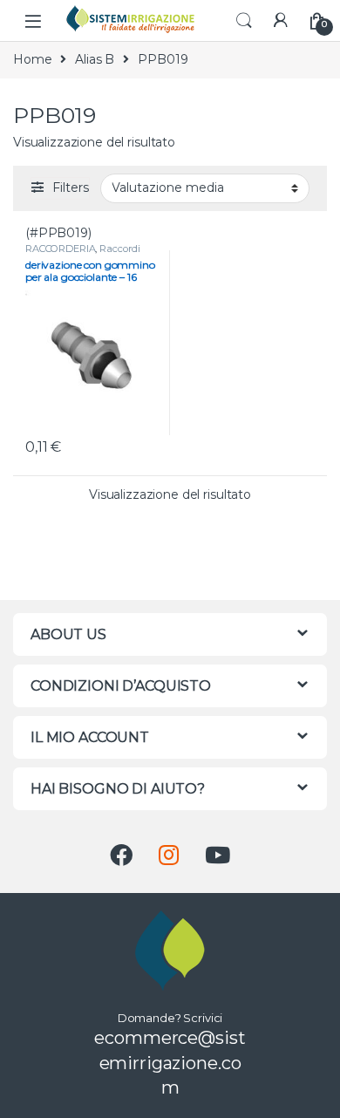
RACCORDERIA (60, 248)
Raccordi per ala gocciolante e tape (84, 253)
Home (32, 59)
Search (244, 21)
